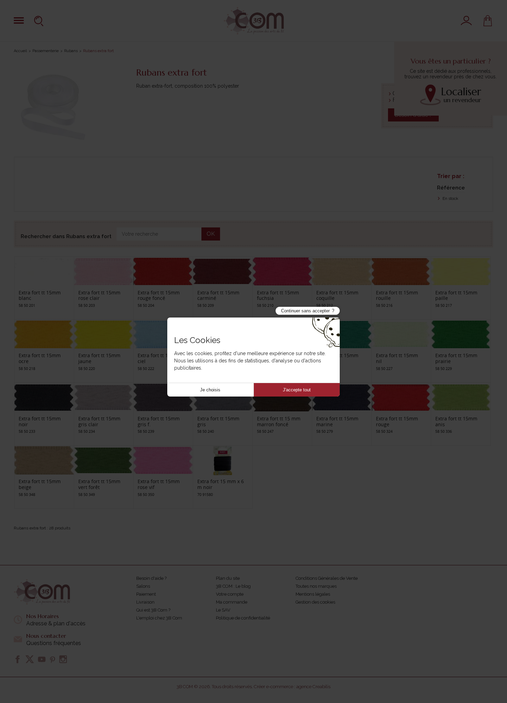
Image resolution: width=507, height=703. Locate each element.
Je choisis (210, 389)
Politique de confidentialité (243, 618)
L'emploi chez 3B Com (159, 618)
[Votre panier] (487, 20)
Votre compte (229, 594)
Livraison (145, 602)
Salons (143, 586)
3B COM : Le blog (233, 586)
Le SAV (223, 610)
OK (211, 234)
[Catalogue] (19, 20)
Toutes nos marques (316, 586)
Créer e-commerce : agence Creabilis (292, 686)
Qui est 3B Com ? (153, 610)
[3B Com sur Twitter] (30, 659)
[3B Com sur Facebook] (17, 659)
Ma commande (231, 602)
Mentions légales (313, 594)
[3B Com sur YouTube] (42, 659)
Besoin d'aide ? (151, 578)
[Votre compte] (466, 20)
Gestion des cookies (315, 602)
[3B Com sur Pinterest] (52, 659)
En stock (449, 198)
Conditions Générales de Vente (327, 578)
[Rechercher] (39, 20)
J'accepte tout (297, 389)
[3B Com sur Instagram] (63, 659)
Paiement (146, 594)
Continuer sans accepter (305, 310)
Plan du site (228, 578)
